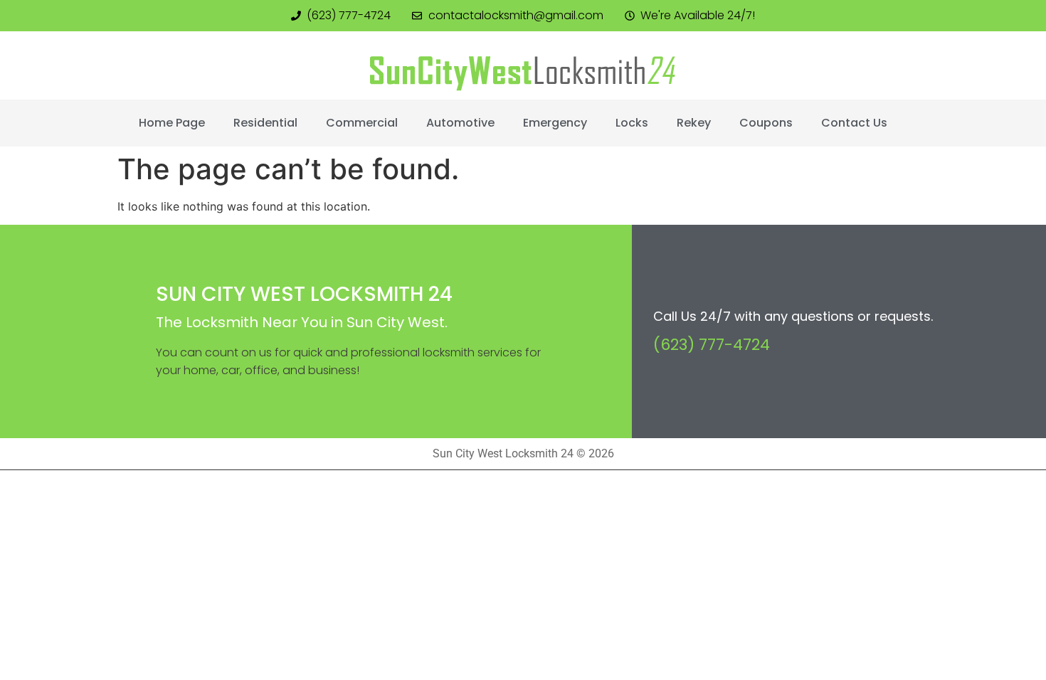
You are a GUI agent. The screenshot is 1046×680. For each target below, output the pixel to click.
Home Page (172, 123)
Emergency (555, 123)
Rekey (694, 123)
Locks (632, 123)
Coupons (766, 123)
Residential (265, 123)
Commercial (362, 123)
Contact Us (854, 123)
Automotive (460, 123)
